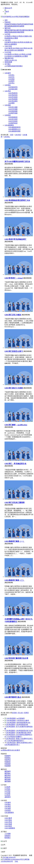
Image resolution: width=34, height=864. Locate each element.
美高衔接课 (8, 62)
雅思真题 (8, 779)
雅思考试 (20, 30)
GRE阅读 (11, 79)
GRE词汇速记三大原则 (14, 388)
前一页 (17, 713)
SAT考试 (19, 36)
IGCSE (14, 60)
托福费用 (21, 26)
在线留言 (14, 66)
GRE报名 (14, 42)
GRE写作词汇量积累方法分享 (16, 658)
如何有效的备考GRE (23, 722)
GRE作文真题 (12, 109)
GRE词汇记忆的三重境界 (15, 502)
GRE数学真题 (12, 113)
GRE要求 (17, 750)
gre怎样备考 (21, 718)
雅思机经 (26, 30)
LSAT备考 (8, 54)
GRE (12, 750)
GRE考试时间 (12, 93)
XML (16, 861)
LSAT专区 (8, 52)
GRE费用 (11, 103)
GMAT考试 (23, 48)
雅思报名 (14, 30)
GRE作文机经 (12, 121)
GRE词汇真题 (12, 107)
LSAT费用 (24, 56)
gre (2, 750)
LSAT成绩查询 (16, 56)
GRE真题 (26, 42)
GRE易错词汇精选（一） (15, 541)
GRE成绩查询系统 (14, 131)
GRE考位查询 (12, 101)
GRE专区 (8, 40)
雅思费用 (21, 32)
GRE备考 (8, 42)
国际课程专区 (9, 58)
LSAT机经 (8, 56)
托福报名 (14, 24)
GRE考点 (11, 83)
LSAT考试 (21, 54)
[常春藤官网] (15, 16)
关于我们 (8, 64)
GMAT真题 (8, 824)
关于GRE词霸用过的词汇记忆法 (17, 162)
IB (7, 60)
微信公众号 (8, 8)
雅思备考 (8, 30)
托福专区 (8, 22)
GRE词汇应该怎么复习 (14, 351)
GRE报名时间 (12, 87)
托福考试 (20, 24)
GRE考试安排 (12, 95)
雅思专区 (8, 28)
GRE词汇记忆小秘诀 (13, 315)
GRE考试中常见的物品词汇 (15, 239)
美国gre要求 (7, 750)
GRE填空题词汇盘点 (13, 697)
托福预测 (9, 26)
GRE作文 (11, 77)
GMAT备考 (8, 48)
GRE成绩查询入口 (14, 129)
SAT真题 (25, 36)
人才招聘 (8, 66)
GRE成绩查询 (12, 44)
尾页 (27, 713)
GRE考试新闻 (12, 99)
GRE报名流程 (12, 89)
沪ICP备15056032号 (9, 857)
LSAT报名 (14, 54)
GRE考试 (20, 42)
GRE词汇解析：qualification (16, 425)
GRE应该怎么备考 (23, 720)
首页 (6, 20)
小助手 (7, 11)
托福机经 (26, 24)
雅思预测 (9, 32)
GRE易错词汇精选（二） (15, 580)
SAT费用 (15, 38)
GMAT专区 (8, 46)
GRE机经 (8, 115)
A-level (10, 60)
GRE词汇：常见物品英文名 (15, 464)
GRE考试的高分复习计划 (24, 730)
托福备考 (8, 24)
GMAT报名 (15, 48)
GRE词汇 (11, 75)
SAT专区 (7, 34)
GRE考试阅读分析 (22, 724)
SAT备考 (7, 36)
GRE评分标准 (12, 97)
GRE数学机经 (12, 123)
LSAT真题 (28, 54)
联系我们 (20, 66)
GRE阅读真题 (12, 111)
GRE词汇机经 (12, 119)
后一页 (23, 713)
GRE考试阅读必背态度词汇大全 (17, 200)
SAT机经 (7, 795)
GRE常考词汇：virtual (14, 278)
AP (6, 60)
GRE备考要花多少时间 (23, 732)
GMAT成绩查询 (18, 50)
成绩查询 (15, 26)
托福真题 (8, 764)
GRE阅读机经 (12, 117)
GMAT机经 (9, 50)
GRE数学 (11, 81)
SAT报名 (13, 36)
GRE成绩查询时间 (14, 127)
